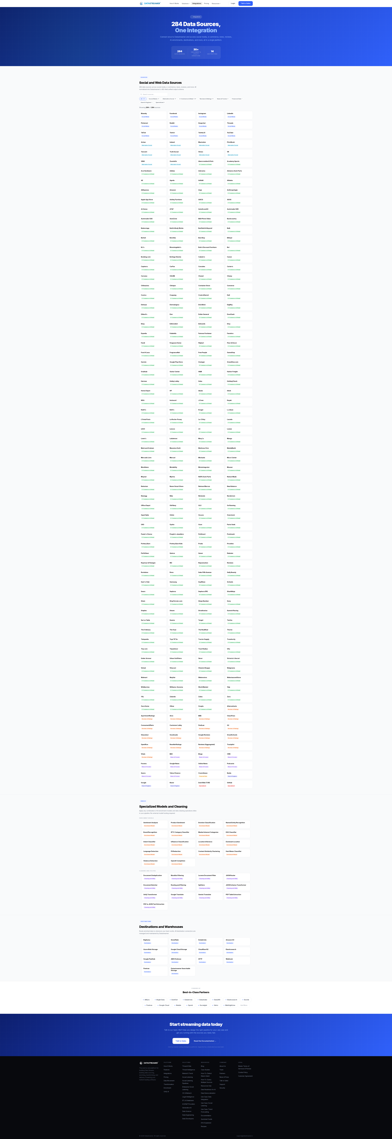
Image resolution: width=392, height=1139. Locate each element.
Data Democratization (208, 1093)
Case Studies (205, 1070)
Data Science (186, 1111)
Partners (222, 1073)
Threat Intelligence (188, 1070)
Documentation (206, 1115)
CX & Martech (187, 1093)
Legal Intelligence (188, 1097)
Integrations (196, 3)
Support (222, 1084)
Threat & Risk (186, 1066)
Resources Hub (206, 1086)
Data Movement (169, 1080)
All (143, 99)
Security (222, 1088)
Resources (216, 3)
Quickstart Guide (206, 1119)
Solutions (186, 3)
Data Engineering (188, 1115)
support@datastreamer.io (245, 1136)
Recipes (204, 1126)
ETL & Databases (188, 1100)
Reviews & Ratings (206, 99)
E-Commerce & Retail (188, 99)
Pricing (206, 3)
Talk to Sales (246, 3)
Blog (202, 1066)
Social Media (154, 99)
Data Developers (188, 1118)
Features (167, 1070)
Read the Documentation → (205, 1041)
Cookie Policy (243, 1072)
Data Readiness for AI (208, 1089)
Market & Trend (187, 1073)
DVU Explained (206, 1123)
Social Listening (187, 1077)
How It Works (174, 3)
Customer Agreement (245, 1076)
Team (221, 1070)
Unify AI (166, 1091)
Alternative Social (169, 99)
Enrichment (167, 1088)
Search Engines (146, 102)
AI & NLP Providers (188, 1104)
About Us (223, 1066)
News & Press (224, 1077)
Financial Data (237, 99)
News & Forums (222, 99)
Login (233, 3)
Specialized (160, 102)
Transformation (169, 1084)
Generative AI (186, 1108)
